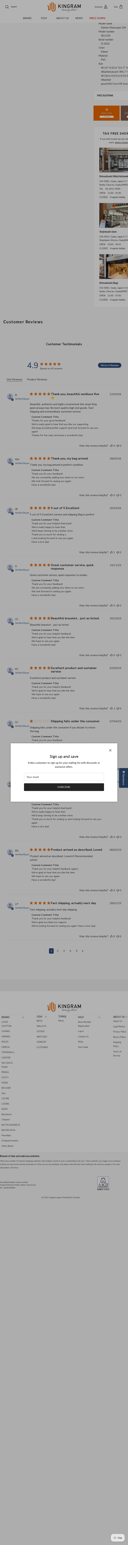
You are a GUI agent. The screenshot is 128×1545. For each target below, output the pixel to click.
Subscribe (64, 787)
